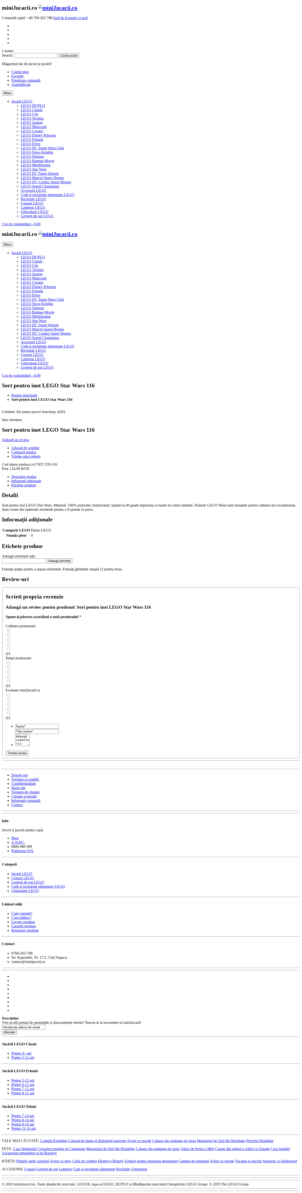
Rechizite (123, 1169)
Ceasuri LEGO (22, 878)
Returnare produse (25, 930)
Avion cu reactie (139, 1141)
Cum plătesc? (21, 918)
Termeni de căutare (25, 792)
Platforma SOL (22, 851)
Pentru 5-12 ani (22, 1057)
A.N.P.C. (18, 842)
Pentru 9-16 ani (22, 1124)
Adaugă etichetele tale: (19, 556)
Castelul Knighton (53, 1141)
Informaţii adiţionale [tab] (26, 481)
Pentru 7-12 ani (22, 1089)
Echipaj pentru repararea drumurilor (151, 1161)
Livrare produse (23, 922)
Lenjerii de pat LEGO (27, 882)
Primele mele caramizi (32, 1161)
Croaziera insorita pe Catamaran (61, 1149)
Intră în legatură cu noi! (70, 18)
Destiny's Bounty (111, 1161)
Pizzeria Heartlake (259, 1141)
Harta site (18, 788)
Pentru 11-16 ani (23, 1128)
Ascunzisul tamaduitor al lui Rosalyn (29, 1153)
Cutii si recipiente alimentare (94, 1169)
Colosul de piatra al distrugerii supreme (97, 1141)
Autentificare (21, 85)
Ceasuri (29, 1169)
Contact (17, 805)
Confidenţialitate (23, 784)
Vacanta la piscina (248, 1161)
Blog (15, 838)
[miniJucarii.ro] (57, 8)
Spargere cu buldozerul (280, 1161)
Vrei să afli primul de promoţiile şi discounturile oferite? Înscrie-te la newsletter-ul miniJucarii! (71, 1023)
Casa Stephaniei (25, 1149)
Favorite (17, 76)
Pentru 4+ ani (21, 1053)
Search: (7, 55)
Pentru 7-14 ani (22, 1116)
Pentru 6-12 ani (22, 1085)
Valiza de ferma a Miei (197, 1149)
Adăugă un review (15, 440)
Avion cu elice (60, 1161)
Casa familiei (280, 1149)
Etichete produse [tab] (23, 485)
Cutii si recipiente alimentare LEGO (38, 886)
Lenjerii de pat (47, 1169)
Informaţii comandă (25, 801)
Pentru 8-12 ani (22, 1093)
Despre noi (19, 775)
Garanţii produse (23, 926)
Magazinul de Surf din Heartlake (221, 1141)
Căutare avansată (24, 796)
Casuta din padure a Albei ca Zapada (242, 1149)
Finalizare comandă (25, 80)
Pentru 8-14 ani (22, 1120)
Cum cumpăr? (21, 913)
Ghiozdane (139, 1169)
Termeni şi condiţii (25, 779)
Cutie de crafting (84, 1161)
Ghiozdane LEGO (25, 891)
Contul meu (20, 72)
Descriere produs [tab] (24, 477)
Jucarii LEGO (21, 874)
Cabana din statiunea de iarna (174, 1141)
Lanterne (65, 1169)
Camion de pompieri (194, 1161)
